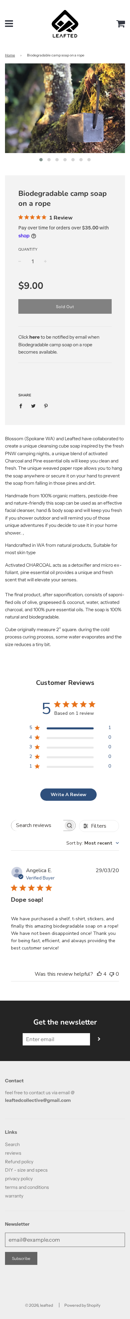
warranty (14, 1196)
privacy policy (19, 1179)
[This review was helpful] (99, 974)
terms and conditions (27, 1187)
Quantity (27, 249)
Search (12, 1144)
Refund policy (19, 1162)
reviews (13, 1153)
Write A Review (68, 794)
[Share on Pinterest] (46, 405)
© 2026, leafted (39, 1305)
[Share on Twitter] (33, 405)
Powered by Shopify (82, 1305)
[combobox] (92, 843)
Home (10, 55)
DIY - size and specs (26, 1170)
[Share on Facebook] (22, 405)
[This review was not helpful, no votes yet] (111, 974)
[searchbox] (37, 825)
